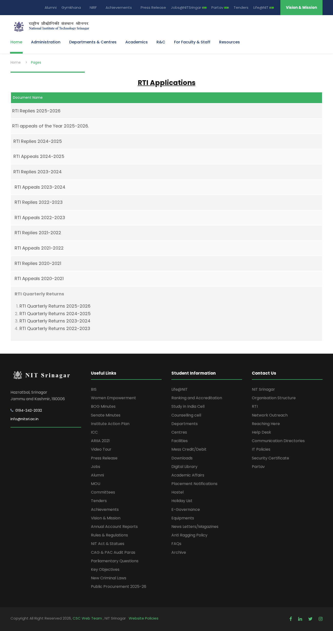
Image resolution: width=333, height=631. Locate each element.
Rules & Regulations (109, 535)
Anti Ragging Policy (189, 535)
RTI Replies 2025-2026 (36, 111)
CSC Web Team (88, 618)
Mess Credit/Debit (188, 449)
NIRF (93, 7)
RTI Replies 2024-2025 (36, 141)
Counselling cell (186, 415)
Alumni (51, 7)
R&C (161, 42)
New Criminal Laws (108, 578)
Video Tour (101, 449)
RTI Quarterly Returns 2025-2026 (55, 306)
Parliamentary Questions (114, 561)
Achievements (119, 7)
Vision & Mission (301, 7)
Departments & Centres (93, 42)
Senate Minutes (105, 415)
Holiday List (181, 501)
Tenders (241, 7)
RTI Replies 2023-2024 (37, 172)
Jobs (95, 466)
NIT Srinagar (263, 389)
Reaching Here (266, 424)
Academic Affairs (187, 475)
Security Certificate (270, 458)
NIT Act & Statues (107, 543)
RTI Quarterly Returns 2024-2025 (55, 314)
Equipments (182, 518)
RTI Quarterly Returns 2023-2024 (55, 321)
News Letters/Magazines (194, 526)
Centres (179, 432)
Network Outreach (270, 415)
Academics (136, 42)
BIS (94, 389)
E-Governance (185, 509)
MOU (95, 483)
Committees (103, 492)
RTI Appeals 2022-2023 (40, 217)
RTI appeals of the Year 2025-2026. (50, 126)
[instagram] (321, 619)
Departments (184, 424)
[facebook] (291, 619)
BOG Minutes (103, 406)
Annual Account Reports (114, 526)
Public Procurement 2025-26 (118, 586)
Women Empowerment (113, 398)
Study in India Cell (188, 406)
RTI (255, 406)
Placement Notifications (194, 483)
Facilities (179, 441)
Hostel (177, 492)
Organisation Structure (274, 398)
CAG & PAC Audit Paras (113, 552)
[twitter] (311, 619)
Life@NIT (261, 7)
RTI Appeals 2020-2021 (39, 278)
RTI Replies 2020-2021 (38, 263)
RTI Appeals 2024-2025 (37, 156)
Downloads (182, 458)
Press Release (153, 7)
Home (16, 42)
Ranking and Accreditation (196, 398)
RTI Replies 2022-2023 (39, 202)
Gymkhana (71, 7)
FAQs (176, 543)
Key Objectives (105, 569)
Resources (229, 42)
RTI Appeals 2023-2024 (40, 187)
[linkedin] (300, 619)
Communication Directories (278, 441)
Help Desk (261, 432)
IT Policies (261, 449)
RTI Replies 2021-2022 (38, 233)
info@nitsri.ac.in (24, 418)
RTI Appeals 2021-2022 (39, 248)
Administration (45, 42)
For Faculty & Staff (192, 42)
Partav (217, 7)
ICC (94, 432)
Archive (178, 552)
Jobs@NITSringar (186, 7)
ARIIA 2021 (100, 441)
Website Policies (143, 618)
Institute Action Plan (110, 424)
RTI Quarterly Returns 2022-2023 (55, 328)
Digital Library (184, 466)
